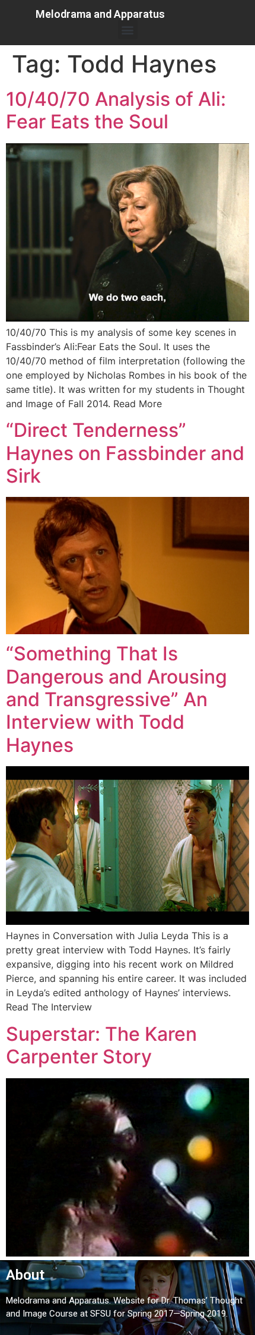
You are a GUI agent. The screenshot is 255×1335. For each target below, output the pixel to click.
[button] (128, 29)
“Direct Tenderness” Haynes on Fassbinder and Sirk (125, 452)
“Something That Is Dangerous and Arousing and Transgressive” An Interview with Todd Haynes (116, 699)
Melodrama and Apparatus (100, 14)
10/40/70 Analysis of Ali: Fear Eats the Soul (116, 110)
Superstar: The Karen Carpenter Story (101, 1045)
